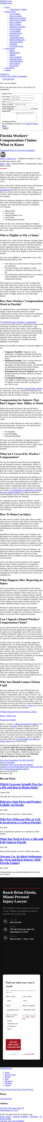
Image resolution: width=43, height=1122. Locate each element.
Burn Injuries (14, 35)
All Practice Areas (16, 46)
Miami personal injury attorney (27, 724)
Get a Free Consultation (9, 760)
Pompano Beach (16, 59)
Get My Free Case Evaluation (14, 1044)
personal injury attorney (34, 388)
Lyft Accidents (15, 31)
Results (7, 1077)
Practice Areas (10, 12)
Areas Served (10, 48)
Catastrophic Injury (17, 38)
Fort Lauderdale (16, 57)
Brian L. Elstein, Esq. (8, 159)
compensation (5, 190)
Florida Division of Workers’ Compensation (19, 322)
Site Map (8, 1083)
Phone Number (8, 104)
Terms (28, 124)
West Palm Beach (16, 61)
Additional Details (9, 122)
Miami (12, 51)
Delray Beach (15, 63)
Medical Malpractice (17, 40)
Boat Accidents (15, 25)
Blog (8, 164)
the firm (14, 726)
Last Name (26, 997)
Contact (8, 70)
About (7, 7)
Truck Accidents (16, 16)
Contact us (31, 705)
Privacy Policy (5, 1117)
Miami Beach (15, 53)
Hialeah (12, 55)
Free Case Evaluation (16, 1121)
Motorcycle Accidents (18, 18)
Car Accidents (15, 14)
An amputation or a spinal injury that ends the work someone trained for (20, 491)
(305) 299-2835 (16, 922)
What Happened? (9, 107)
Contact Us (5, 74)
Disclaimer (34, 1117)
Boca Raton (14, 66)
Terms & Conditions (20, 1117)
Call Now (3, 1121)
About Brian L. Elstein (18, 9)
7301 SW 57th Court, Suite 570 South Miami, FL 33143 (12, 1109)
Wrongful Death (16, 33)
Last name (6, 99)
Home (2, 164)
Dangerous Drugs (16, 42)
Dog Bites (13, 44)
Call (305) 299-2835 (26, 760)
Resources (9, 1081)
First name (6, 97)
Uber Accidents (15, 29)
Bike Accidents (15, 22)
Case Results (9, 68)
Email (5, 102)
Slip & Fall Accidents (18, 20)
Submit (5, 128)
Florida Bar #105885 (8, 720)
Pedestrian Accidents (17, 27)
